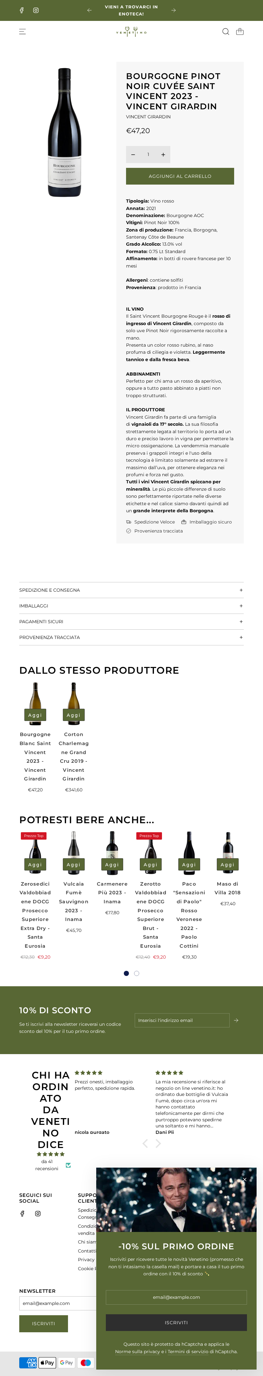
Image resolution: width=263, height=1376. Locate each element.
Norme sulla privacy (137, 1351)
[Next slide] (173, 10)
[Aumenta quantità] (163, 155)
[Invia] (237, 1020)
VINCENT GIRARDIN (148, 117)
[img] (50, 1154)
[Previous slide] (89, 10)
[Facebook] (22, 10)
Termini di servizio (188, 1351)
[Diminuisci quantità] (133, 155)
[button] (126, 973)
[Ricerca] (226, 31)
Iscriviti (43, 1323)
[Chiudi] (245, 1179)
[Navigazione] (22, 31)
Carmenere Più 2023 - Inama (112, 893)
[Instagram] (36, 10)
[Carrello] (240, 31)
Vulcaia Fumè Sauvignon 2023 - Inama (73, 901)
